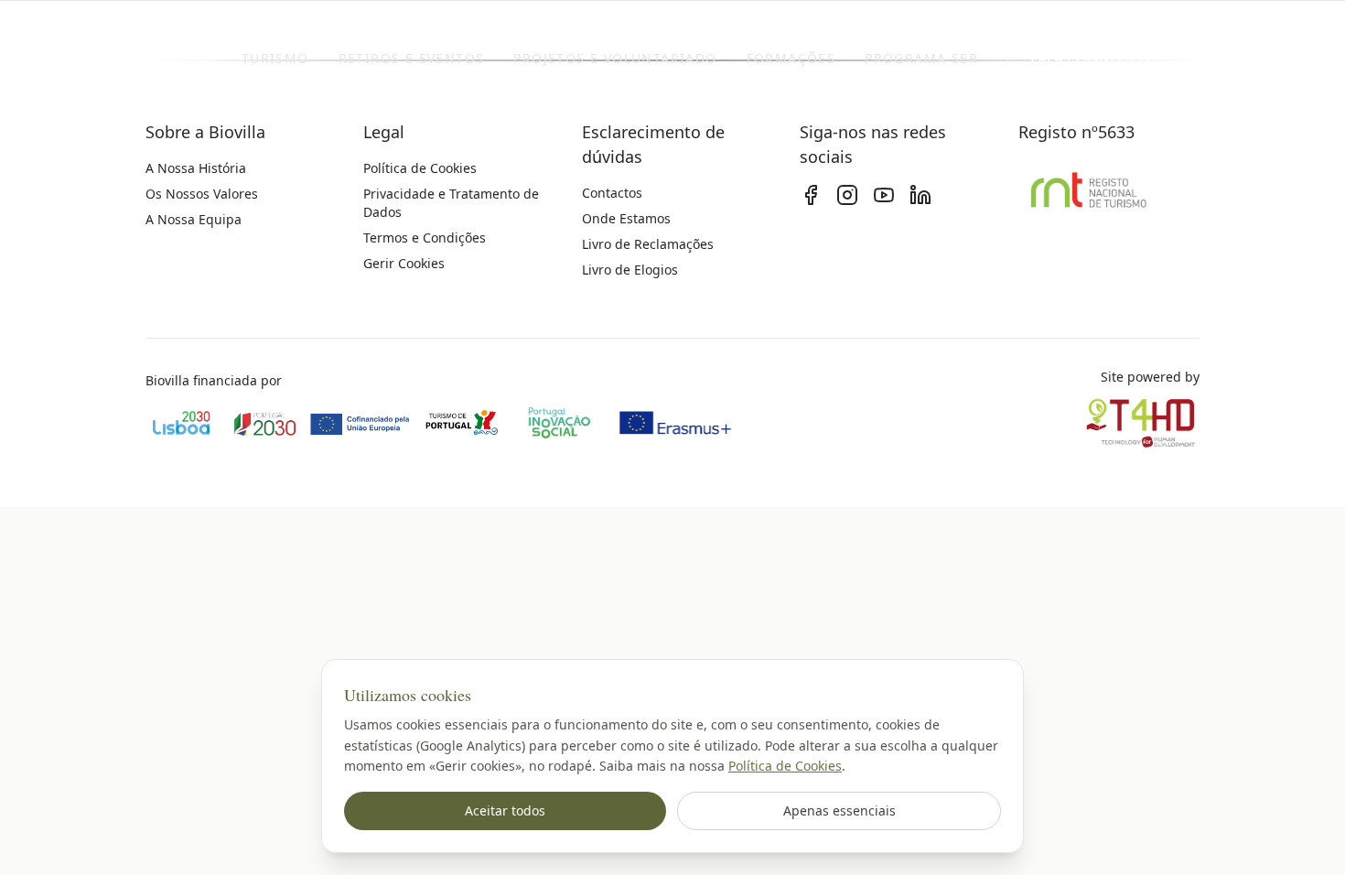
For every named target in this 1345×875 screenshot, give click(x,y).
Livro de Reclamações (648, 244)
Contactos (612, 192)
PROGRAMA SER (921, 58)
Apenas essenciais (839, 810)
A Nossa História (195, 168)
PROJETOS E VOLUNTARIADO (614, 58)
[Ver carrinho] (1219, 58)
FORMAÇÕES (791, 58)
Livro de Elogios (630, 269)
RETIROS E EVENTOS (412, 58)
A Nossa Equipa (193, 219)
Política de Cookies (785, 765)
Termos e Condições (424, 237)
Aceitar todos (505, 810)
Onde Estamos (626, 218)
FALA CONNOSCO (1090, 59)
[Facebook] (811, 195)
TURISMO (275, 58)
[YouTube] (884, 195)
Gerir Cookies (404, 263)
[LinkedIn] (920, 195)
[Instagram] (847, 195)
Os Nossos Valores (201, 193)
